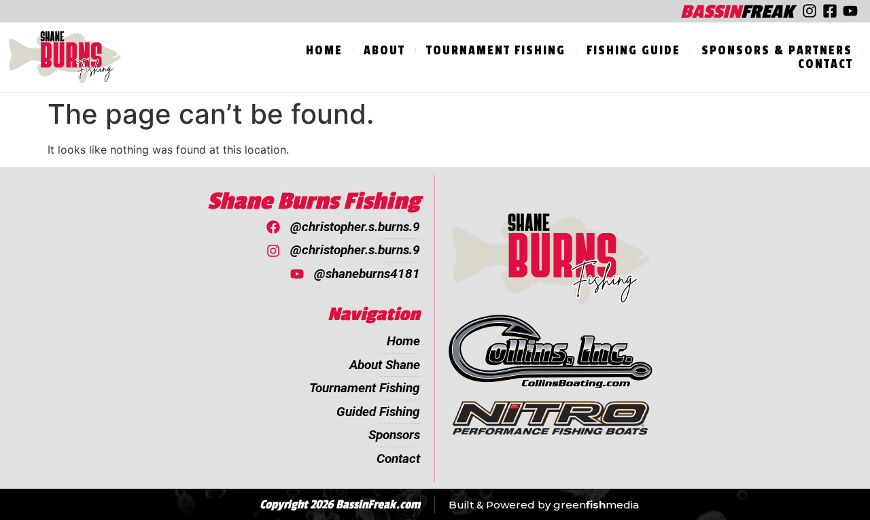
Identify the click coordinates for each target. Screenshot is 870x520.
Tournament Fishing (496, 50)
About (384, 50)
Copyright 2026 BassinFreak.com (340, 504)
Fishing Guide (633, 50)
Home (324, 50)
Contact (825, 64)
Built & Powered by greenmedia (544, 504)
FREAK (737, 12)
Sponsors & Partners (776, 50)
